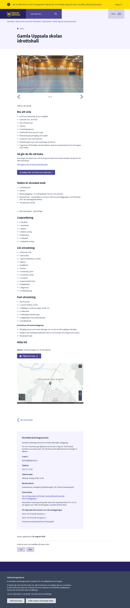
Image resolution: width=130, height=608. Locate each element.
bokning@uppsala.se (29, 460)
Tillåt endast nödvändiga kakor (40, 601)
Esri (82, 403)
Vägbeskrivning (28, 356)
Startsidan (10, 21)
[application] (50, 383)
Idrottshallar (47, 21)
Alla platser (37, 21)
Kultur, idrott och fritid (24, 21)
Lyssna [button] (22, 28)
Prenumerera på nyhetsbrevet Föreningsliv (38, 521)
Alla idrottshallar (26, 420)
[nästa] (81, 96)
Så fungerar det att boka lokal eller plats (32, 164)
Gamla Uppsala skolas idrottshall (64, 21)
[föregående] (18, 96)
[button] (118, 4)
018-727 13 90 (27, 469)
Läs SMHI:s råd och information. (90, 4)
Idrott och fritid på (33, 514)
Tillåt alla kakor (16, 601)
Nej (30, 549)
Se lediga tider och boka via (35, 172)
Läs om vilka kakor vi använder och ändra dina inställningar (29, 594)
